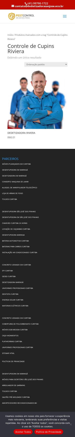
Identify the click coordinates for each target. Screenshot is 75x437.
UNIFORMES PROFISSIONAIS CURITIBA (17, 288)
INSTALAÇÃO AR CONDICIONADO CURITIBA (19, 252)
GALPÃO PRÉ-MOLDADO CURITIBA (16, 397)
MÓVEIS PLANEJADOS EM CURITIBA (16, 164)
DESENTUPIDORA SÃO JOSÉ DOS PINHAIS (19, 211)
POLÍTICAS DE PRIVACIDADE (13, 361)
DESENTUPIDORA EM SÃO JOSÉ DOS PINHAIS (20, 217)
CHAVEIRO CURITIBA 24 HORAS (14, 223)
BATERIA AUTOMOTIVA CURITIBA (15, 241)
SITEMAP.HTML (8, 353)
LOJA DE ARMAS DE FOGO (12, 193)
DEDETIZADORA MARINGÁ (12, 282)
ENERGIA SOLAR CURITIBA (12, 300)
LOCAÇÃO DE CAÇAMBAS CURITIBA (16, 229)
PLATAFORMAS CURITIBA (12, 341)
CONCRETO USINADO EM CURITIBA (16, 265)
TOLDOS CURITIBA (9, 199)
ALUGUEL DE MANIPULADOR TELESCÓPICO (19, 187)
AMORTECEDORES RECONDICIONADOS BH (19, 403)
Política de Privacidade (48, 431)
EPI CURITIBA (7, 270)
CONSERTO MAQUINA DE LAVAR (15, 181)
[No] (70, 424)
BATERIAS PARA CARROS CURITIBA (15, 246)
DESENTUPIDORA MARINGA (13, 235)
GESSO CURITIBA (9, 276)
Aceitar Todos (23, 431)
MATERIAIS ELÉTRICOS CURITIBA (15, 305)
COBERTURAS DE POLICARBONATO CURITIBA (20, 324)
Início (10, 34)
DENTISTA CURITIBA (10, 294)
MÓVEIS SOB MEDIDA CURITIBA (15, 329)
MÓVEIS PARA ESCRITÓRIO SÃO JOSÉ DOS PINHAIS (22, 379)
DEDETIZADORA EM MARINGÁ (14, 176)
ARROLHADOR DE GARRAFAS (13, 385)
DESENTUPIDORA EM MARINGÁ (15, 170)
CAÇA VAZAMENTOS (10, 335)
